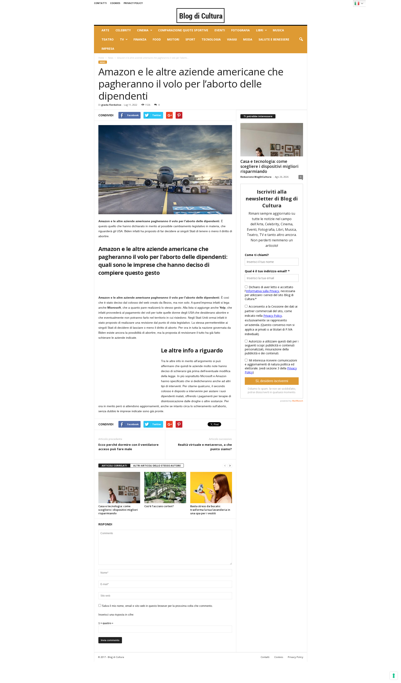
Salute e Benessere (274, 39)
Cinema (142, 30)
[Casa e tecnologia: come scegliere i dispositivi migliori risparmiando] (119, 487)
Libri (259, 30)
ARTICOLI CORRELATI (114, 465)
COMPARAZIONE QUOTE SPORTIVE (183, 30)
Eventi (219, 30)
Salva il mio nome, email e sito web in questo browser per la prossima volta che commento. (157, 605)
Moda (247, 39)
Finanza (139, 39)
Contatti (100, 3)
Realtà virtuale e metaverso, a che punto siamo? (205, 446)
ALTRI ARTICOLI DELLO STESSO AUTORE (157, 465)
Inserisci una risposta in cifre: (116, 614)
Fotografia (240, 30)
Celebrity (123, 30)
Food (157, 39)
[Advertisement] (129, 371)
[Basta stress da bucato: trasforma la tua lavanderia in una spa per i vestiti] (211, 487)
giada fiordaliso (111, 104)
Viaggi (232, 39)
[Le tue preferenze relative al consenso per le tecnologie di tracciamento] (394, 676)
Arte (105, 30)
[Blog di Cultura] (200, 15)
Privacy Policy (133, 3)
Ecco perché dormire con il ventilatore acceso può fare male (128, 446)
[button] (301, 39)
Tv (122, 39)
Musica (278, 30)
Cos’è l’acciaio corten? (159, 506)
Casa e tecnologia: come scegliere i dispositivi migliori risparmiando (118, 509)
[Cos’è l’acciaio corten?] (165, 487)
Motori (173, 39)
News (110, 57)
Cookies (115, 3)
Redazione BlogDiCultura (256, 176)
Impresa (108, 49)
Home (101, 57)
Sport (190, 39)
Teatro (108, 39)
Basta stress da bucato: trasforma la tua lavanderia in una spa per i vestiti (210, 509)
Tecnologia (211, 39)
